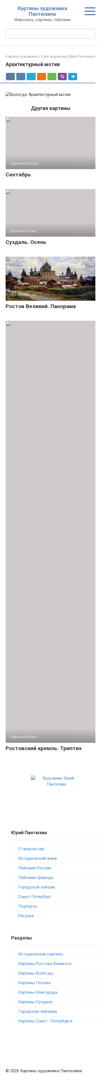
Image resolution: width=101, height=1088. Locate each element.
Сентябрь (18, 174)
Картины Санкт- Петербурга (45, 1021)
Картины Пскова (34, 982)
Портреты (27, 906)
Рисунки (26, 915)
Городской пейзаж (36, 887)
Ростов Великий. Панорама (41, 306)
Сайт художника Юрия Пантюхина (68, 57)
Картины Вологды (35, 973)
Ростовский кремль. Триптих (44, 748)
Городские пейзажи (37, 1011)
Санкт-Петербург (34, 896)
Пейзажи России (34, 868)
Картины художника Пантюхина (42, 11)
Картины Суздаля (35, 1001)
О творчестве (31, 848)
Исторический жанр (37, 858)
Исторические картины (40, 954)
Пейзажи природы (36, 877)
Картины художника (22, 57)
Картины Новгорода (37, 992)
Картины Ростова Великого (45, 963)
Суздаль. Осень (26, 242)
